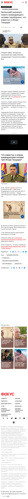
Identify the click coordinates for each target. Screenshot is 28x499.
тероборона (6, 257)
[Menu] (2, 2)
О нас (3, 406)
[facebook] (3, 418)
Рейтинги (4, 401)
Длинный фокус (6, 403)
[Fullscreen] (25, 165)
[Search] (26, 2)
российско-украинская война (10, 260)
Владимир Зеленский (12, 255)
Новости (4, 398)
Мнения (17, 398)
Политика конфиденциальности (10, 493)
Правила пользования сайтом (5, 410)
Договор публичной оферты (19, 410)
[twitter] (7, 418)
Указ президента (7, 263)
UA (23, 2)
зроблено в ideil (5, 496)
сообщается (17, 96)
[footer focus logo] (7, 394)
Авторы (17, 403)
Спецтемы (18, 401)
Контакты (23, 493)
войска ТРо (18, 263)
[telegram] (11, 418)
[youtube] (15, 418)
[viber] (20, 418)
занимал (12, 187)
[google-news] (24, 418)
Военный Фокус (6, 6)
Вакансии (18, 406)
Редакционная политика (6, 415)
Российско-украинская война (10, 9)
